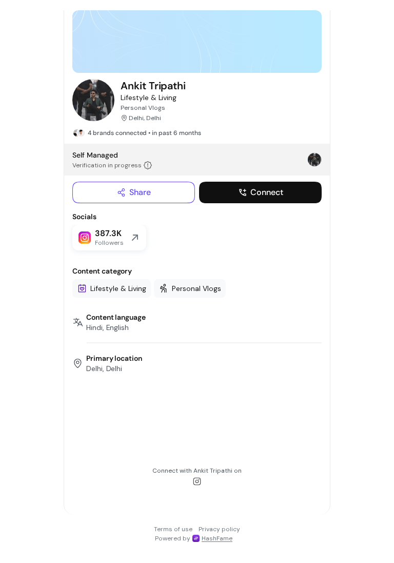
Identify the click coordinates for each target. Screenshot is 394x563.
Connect (266, 192)
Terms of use (173, 529)
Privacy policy (219, 529)
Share (140, 192)
